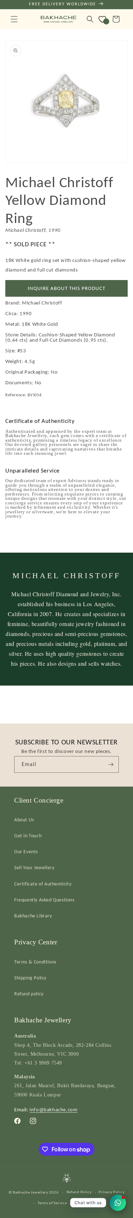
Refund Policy (79, 1192)
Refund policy (29, 994)
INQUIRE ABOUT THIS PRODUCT (66, 288)
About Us (24, 820)
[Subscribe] (110, 764)
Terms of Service (52, 1203)
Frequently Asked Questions (44, 900)
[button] (14, 19)
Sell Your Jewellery (34, 868)
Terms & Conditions (35, 962)
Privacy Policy (111, 1192)
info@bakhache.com (53, 1109)
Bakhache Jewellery (30, 1192)
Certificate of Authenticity (42, 884)
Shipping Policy (30, 978)
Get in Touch (27, 836)
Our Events (26, 852)
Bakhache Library (33, 916)
